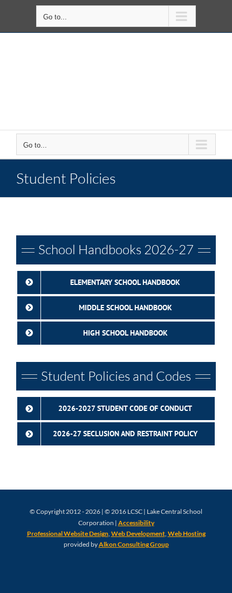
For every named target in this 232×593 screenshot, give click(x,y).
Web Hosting (187, 533)
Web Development (138, 533)
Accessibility (136, 523)
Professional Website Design (67, 533)
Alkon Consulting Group (134, 544)
